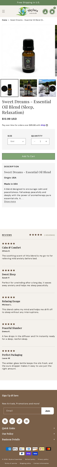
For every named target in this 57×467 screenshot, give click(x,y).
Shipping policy (25, 463)
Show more (10, 201)
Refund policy (30, 459)
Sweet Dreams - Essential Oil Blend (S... (27, 20)
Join (47, 411)
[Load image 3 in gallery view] (47, 88)
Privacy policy (43, 459)
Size (10, 136)
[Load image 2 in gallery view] (28, 88)
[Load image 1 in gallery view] (9, 88)
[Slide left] (4, 89)
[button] (3, 11)
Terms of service (11, 463)
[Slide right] (53, 89)
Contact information (41, 463)
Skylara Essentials (15, 459)
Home (4, 20)
